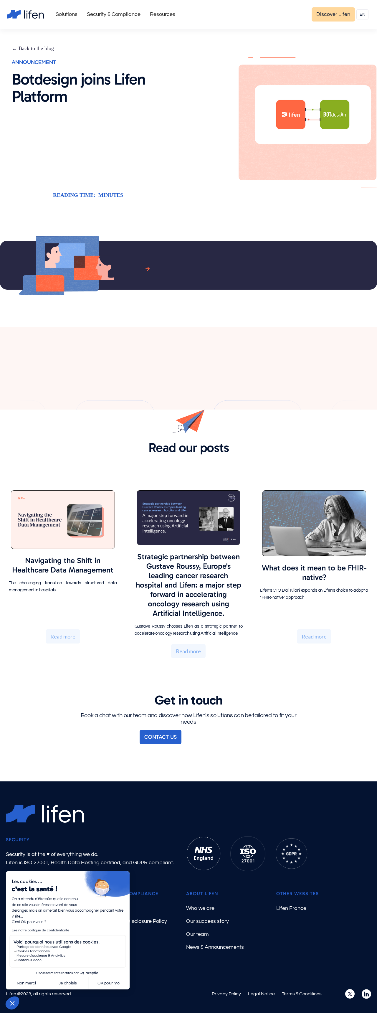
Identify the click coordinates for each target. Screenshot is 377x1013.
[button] (66, 14)
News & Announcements (215, 947)
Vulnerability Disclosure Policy (131, 921)
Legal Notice (261, 993)
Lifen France (291, 908)
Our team (197, 934)
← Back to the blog (33, 48)
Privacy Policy (226, 993)
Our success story (207, 921)
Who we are (200, 908)
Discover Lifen (333, 14)
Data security (112, 908)
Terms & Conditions (302, 993)
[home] (25, 14)
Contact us (160, 737)
